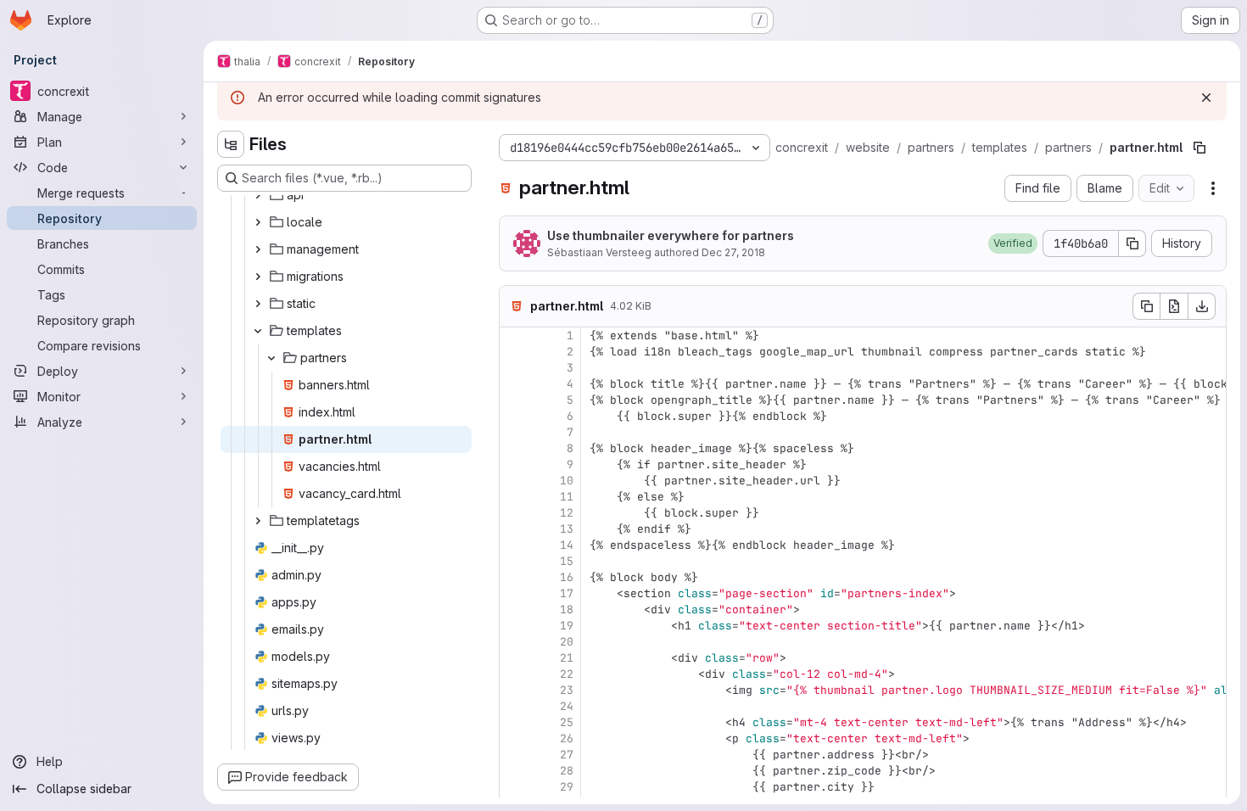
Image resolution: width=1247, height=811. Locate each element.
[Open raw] (1174, 306)
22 (566, 674)
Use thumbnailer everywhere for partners (670, 235)
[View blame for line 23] (514, 690)
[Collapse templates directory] (258, 331)
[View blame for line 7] (514, 432)
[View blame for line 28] (514, 771)
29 (566, 787)
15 (566, 561)
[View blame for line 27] (514, 755)
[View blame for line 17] (514, 593)
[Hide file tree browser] (230, 144)
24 (566, 706)
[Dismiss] (1206, 97)
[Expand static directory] (258, 304)
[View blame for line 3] (514, 368)
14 (566, 545)
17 (566, 593)
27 (566, 754)
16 (566, 577)
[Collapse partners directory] (271, 358)
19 (566, 625)
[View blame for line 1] (514, 335)
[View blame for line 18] (514, 609)
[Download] (1202, 306)
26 (566, 738)
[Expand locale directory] (258, 222)
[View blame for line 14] (514, 545)
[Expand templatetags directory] (258, 521)
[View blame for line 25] (514, 722)
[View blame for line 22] (514, 674)
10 (566, 480)
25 (566, 722)
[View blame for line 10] (514, 481)
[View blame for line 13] (514, 529)
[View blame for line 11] (514, 497)
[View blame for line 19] (514, 626)
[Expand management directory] (258, 249)
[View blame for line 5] (514, 400)
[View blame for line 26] (514, 738)
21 (566, 658)
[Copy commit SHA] (1132, 243)
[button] (1012, 243)
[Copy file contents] (1146, 306)
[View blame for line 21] (514, 658)
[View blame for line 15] (514, 561)
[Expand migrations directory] (258, 276)
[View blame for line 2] (514, 352)
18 (566, 609)
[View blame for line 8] (514, 448)
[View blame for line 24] (514, 706)
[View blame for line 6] (514, 416)
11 (566, 496)
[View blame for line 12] (514, 513)
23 (566, 690)
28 (566, 770)
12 (566, 513)
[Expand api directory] (258, 195)
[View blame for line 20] (514, 642)
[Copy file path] (1199, 147)
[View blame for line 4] (514, 384)
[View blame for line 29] (514, 787)
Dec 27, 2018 (733, 252)
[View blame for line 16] (514, 577)
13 (566, 529)
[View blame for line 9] (514, 464)
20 (566, 642)
